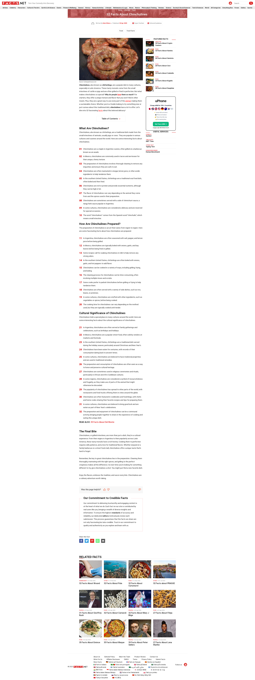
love (119, 95)
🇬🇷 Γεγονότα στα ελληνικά (157, 667)
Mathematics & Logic (120, 7)
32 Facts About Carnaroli (115, 613)
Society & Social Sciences (181, 7)
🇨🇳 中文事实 (116, 678)
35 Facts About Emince (89, 642)
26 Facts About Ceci (162, 66)
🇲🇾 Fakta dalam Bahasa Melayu (104, 672)
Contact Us (154, 657)
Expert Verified (139, 23)
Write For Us (98, 659)
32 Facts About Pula (113, 583)
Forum (237, 7)
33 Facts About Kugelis (164, 81)
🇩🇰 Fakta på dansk (140, 665)
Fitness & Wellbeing (69, 7)
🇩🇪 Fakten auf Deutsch (114, 662)
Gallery (243, 7)
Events (59, 7)
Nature (137, 7)
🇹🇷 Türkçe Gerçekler (101, 678)
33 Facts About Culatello (164, 73)
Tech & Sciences (197, 7)
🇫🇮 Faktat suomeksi (117, 667)
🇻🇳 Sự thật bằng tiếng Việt (141, 675)
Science (168, 7)
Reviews (161, 7)
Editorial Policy (109, 657)
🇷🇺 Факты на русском (119, 675)
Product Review (140, 657)
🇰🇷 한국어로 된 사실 (158, 670)
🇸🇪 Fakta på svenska (158, 665)
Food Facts (131, 31)
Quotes (249, 7)
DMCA (126, 659)
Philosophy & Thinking (149, 7)
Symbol (148, 136)
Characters (21, 7)
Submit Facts (160, 659)
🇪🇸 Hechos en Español (153, 662)
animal (128, 101)
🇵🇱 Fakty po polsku (150, 672)
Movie (131, 7)
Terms (135, 659)
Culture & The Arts (33, 7)
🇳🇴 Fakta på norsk (100, 667)
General (80, 7)
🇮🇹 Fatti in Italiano (100, 665)
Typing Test (150, 147)
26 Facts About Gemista (164, 58)
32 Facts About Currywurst (135, 584)
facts (100, 110)
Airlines (5, 7)
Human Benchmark (153, 152)
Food (134, 10)
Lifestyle (108, 7)
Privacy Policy (147, 659)
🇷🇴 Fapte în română (100, 675)
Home (120, 10)
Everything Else (228, 7)
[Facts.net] (14, 3)
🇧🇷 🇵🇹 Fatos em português (120, 665)
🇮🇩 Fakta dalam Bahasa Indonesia (118, 670)
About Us (97, 657)
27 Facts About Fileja (162, 613)
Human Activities (97, 7)
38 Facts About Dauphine (164, 88)
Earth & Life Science (48, 7)
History (87, 7)
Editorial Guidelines (156, 23)
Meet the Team (124, 657)
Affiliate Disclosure (113, 659)
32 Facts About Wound (89, 583)
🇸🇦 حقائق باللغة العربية (136, 667)
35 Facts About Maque (114, 642)
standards (116, 513)
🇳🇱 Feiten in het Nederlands (129, 672)
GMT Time (150, 141)
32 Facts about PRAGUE (164, 583)
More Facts (98, 662)
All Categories (216, 7)
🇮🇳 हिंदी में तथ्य (98, 670)
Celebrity (13, 7)
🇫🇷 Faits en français (134, 662)
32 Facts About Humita (164, 51)
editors (106, 516)
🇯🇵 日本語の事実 (140, 670)
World (207, 7)
